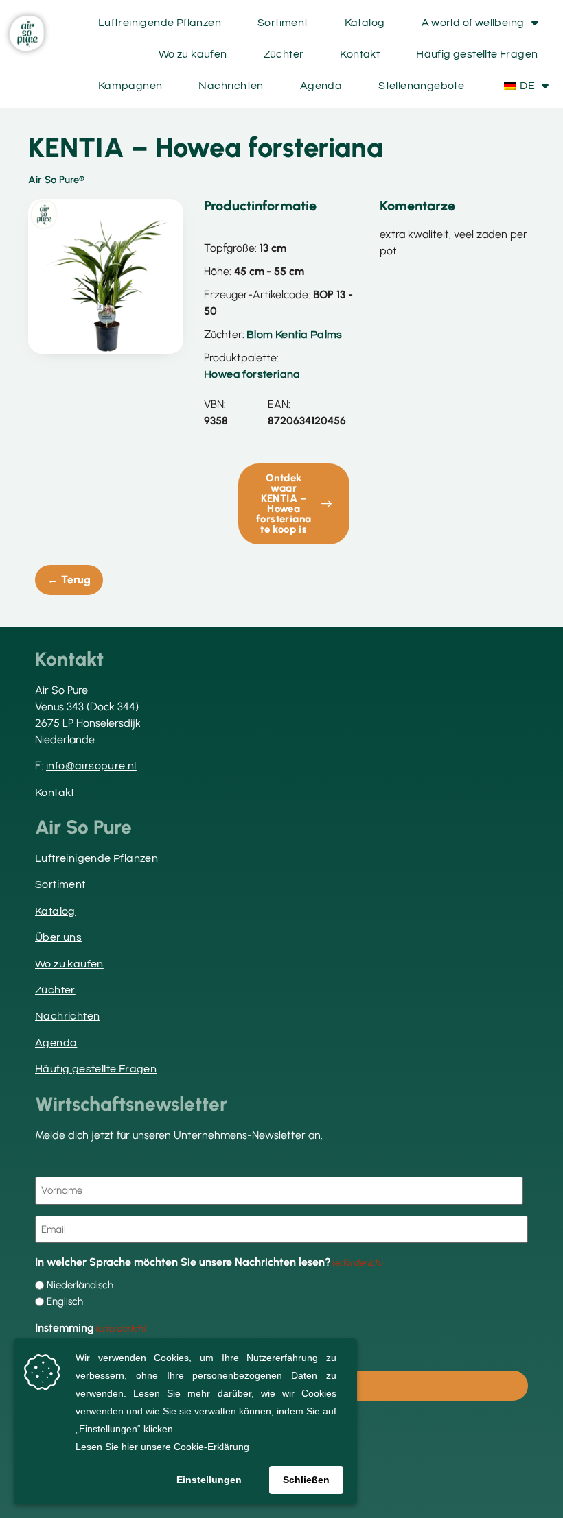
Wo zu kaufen (193, 54)
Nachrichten (230, 85)
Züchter (284, 54)
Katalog (365, 22)
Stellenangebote (421, 85)
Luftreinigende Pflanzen (159, 22)
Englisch (65, 1302)
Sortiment (282, 22)
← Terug (69, 579)
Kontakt (360, 54)
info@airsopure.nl (91, 765)
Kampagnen (130, 85)
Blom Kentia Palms (294, 334)
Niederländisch (80, 1285)
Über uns (58, 937)
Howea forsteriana (252, 374)
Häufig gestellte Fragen (477, 54)
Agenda (321, 85)
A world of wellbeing (473, 22)
